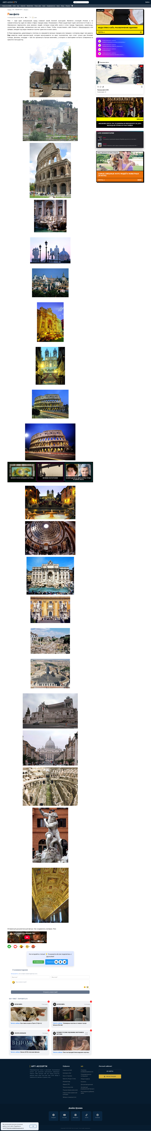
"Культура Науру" (106, 50)
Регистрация (111, 1076)
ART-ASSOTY (10, 2)
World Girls (30, 6)
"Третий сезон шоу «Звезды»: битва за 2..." (112, 46)
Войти (147, 2)
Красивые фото (104, 62)
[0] (9, 946)
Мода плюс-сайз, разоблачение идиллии (117, 27)
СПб (14, 6)
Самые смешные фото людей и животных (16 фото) (118, 174)
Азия (43, 6)
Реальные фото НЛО (103, 90)
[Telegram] (64, 962)
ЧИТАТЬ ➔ (101, 32)
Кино (58, 6)
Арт (18, 6)
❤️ (137, 84)
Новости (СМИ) (6, 6)
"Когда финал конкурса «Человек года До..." (113, 54)
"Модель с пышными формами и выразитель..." (113, 42)
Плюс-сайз (38, 6)
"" (120, 139)
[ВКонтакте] (56, 962)
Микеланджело (84, 27)
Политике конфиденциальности (15, 1128)
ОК (33, 1126)
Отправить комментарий (50, 992)
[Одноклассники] (60, 962)
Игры (62, 6)
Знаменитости (51, 6)
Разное (68, 6)
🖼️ (88, 987)
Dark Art (23, 6)
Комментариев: (101, 92)
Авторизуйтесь (14, 973)
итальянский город (30, 21)
